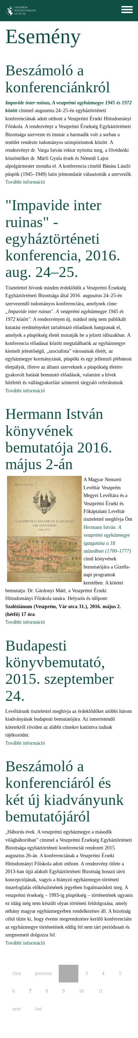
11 (100, 991)
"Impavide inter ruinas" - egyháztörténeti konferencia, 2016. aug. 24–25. (62, 238)
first (17, 973)
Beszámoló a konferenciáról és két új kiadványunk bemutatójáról (64, 791)
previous (43, 973)
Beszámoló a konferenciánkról (57, 78)
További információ (25, 182)
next (16, 1008)
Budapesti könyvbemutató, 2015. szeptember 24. (59, 670)
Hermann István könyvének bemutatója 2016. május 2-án (58, 438)
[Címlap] (20, 10)
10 (81, 991)
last (38, 1008)
